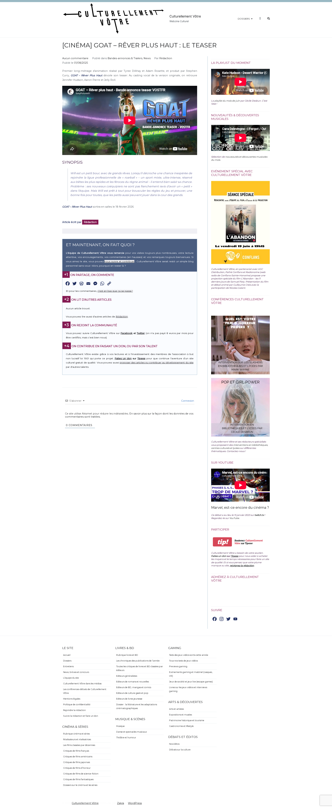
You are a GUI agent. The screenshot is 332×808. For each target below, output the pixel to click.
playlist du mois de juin (227, 100)
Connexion (187, 400)
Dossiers (244, 18)
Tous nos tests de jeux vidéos (183, 660)
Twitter (141, 333)
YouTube (234, 518)
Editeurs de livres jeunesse (129, 698)
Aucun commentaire (75, 58)
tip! (222, 542)
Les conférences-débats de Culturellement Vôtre (84, 691)
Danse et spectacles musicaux (131, 732)
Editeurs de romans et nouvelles (132, 681)
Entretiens (68, 666)
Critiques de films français (76, 751)
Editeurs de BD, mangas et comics (133, 687)
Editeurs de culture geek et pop (132, 693)
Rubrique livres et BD (127, 655)
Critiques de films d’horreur (77, 768)
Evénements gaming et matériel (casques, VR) (191, 674)
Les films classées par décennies (79, 745)
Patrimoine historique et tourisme (186, 720)
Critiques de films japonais (76, 762)
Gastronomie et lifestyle (181, 726)
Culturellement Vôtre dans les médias (82, 683)
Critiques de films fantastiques (78, 779)
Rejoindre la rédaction (74, 710)
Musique (120, 726)
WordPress (135, 803)
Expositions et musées (180, 714)
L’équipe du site (71, 678)
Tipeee (141, 358)
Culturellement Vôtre (185, 16)
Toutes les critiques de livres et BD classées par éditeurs (139, 668)
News (147, 58)
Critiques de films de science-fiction (80, 773)
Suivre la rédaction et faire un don (80, 716)
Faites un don (123, 358)
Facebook (126, 333)
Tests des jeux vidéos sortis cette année (188, 655)
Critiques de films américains (77, 756)
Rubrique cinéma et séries (76, 733)
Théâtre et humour (126, 737)
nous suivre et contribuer (119, 261)
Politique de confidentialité (76, 704)
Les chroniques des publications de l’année (138, 660)
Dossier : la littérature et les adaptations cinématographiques (136, 706)
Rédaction (165, 58)
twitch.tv (259, 515)
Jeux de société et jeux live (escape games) (191, 681)
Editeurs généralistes (126, 676)
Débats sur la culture (180, 749)
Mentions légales (71, 698)
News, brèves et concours (76, 672)
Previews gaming (178, 666)
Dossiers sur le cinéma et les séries (80, 785)
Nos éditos (174, 744)
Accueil (66, 655)
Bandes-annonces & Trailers (125, 58)
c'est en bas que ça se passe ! (115, 291)
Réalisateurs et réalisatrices (77, 739)
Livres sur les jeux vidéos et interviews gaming (188, 689)
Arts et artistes (176, 709)
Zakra (120, 803)
